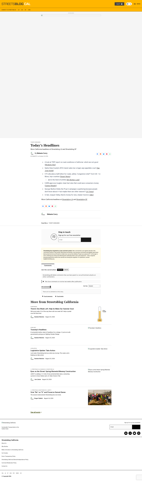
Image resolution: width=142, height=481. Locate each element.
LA (18, 9)
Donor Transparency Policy (8, 456)
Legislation (34, 348)
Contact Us (4, 466)
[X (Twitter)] (130, 433)
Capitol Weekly (50, 186)
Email (60, 239)
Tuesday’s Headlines (39, 330)
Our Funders (5, 453)
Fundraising (34, 306)
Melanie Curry (42, 153)
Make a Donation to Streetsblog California (12, 449)
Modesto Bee (50, 165)
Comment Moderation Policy (9, 462)
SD (22, 9)
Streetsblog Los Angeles (38, 369)
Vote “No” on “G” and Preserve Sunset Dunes (48, 392)
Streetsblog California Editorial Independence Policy (15, 459)
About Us (4, 443)
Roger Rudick (38, 398)
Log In (118, 4)
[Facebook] (126, 433)
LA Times (89, 192)
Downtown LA (50, 369)
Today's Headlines (35, 142)
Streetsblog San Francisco (39, 390)
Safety (49, 390)
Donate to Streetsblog (9, 9)
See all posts (35, 412)
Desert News (65, 177)
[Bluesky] (134, 433)
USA (29, 9)
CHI (21, 473)
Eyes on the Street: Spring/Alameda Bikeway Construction (53, 371)
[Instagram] (138, 433)
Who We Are (5, 446)
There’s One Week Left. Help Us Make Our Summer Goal (52, 309)
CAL (2, 473)
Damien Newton (39, 317)
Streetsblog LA (67, 199)
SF (25, 9)
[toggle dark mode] (129, 4)
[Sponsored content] (71, 75)
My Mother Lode (73, 180)
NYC (14, 473)
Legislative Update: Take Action (43, 351)
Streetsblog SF (81, 199)
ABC (91, 195)
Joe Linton (37, 379)
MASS (17, 473)
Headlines (33, 327)
